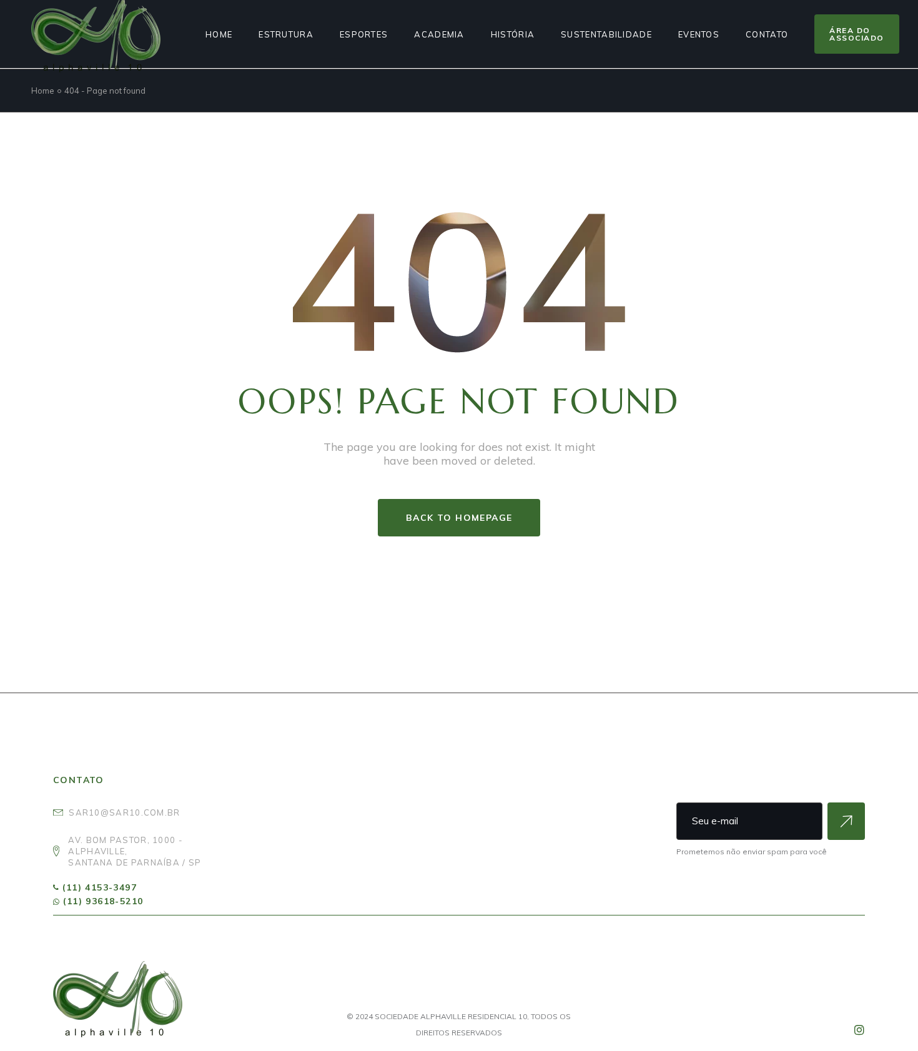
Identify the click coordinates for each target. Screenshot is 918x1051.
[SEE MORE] (846, 821)
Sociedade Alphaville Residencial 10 (451, 1016)
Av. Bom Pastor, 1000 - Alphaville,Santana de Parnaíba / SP (134, 851)
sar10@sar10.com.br (124, 812)
